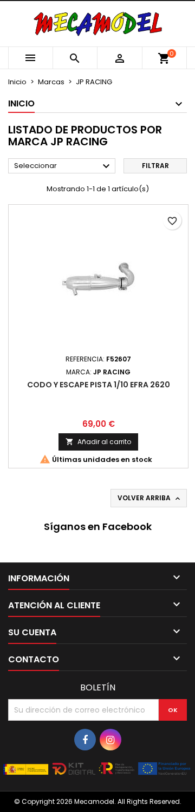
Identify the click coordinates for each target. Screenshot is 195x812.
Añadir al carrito (98, 441)
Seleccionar (63, 166)
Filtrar (155, 165)
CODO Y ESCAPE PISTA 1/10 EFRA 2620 (98, 384)
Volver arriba (150, 498)
